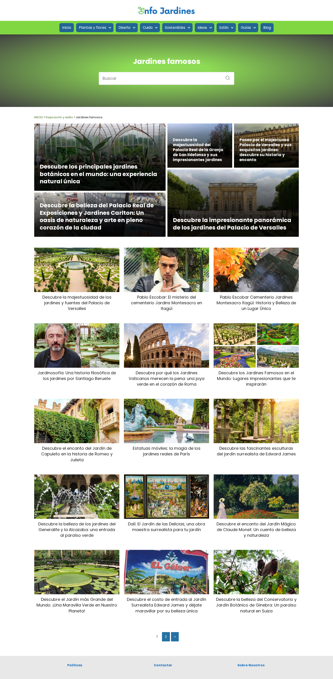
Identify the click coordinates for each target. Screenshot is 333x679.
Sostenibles (175, 27)
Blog (267, 27)
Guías (246, 27)
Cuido (148, 27)
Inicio (66, 27)
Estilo (224, 27)
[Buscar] (226, 76)
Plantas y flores (92, 27)
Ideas (202, 27)
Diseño (124, 27)
